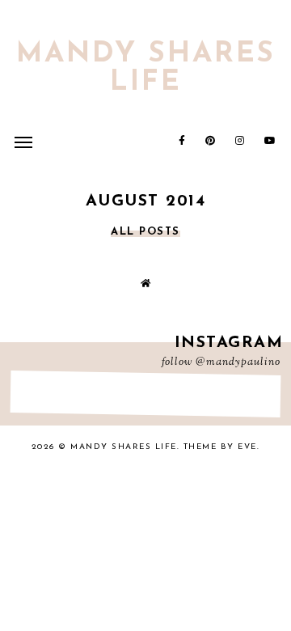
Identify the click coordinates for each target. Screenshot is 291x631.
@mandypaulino (238, 362)
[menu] (23, 141)
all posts (145, 232)
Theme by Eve (220, 447)
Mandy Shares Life (146, 68)
